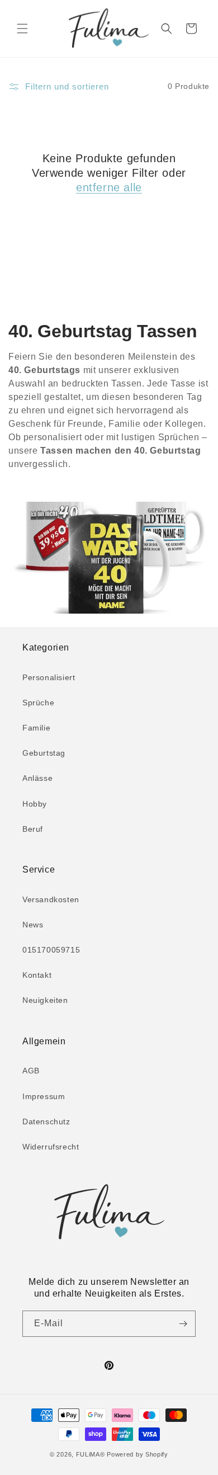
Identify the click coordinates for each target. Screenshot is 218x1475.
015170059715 (51, 949)
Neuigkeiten (45, 1000)
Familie (36, 727)
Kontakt (36, 974)
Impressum (43, 1096)
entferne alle (109, 187)
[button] (22, 28)
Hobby (34, 803)
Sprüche (38, 702)
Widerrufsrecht (50, 1146)
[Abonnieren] (182, 1324)
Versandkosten (50, 899)
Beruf (32, 828)
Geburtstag (43, 752)
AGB (31, 1070)
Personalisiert (48, 677)
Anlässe (37, 778)
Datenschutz (46, 1121)
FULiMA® (90, 1454)
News (32, 924)
